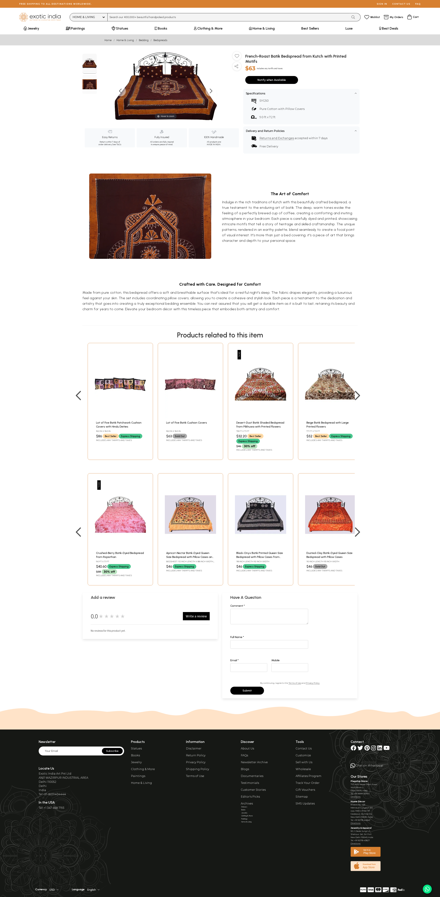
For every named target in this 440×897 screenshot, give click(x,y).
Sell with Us (304, 762)
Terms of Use (295, 683)
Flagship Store (359, 781)
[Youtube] (386, 749)
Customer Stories (253, 789)
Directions (355, 796)
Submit (247, 690)
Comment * (237, 605)
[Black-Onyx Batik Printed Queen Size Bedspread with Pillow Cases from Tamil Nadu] (260, 547)
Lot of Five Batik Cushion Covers (186, 422)
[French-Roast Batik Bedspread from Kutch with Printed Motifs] (89, 64)
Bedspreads (160, 40)
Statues (136, 748)
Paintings (138, 776)
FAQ (418, 4)
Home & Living (125, 40)
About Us (247, 748)
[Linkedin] (379, 749)
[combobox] (228, 17)
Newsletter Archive (254, 762)
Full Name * (237, 637)
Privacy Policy (313, 683)
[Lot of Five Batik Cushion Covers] (190, 417)
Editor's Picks (250, 796)
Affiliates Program (308, 776)
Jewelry (136, 762)
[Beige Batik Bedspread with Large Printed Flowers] (330, 417)
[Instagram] (373, 749)
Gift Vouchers (305, 789)
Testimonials (250, 783)
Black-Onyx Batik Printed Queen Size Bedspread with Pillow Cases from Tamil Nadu (259, 556)
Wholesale (303, 769)
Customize (303, 755)
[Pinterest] (367, 749)
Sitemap (302, 796)
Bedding (143, 40)
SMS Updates (305, 803)
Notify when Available (271, 80)
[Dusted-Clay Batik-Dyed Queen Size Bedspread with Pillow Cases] (330, 547)
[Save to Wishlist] (237, 57)
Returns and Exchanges (277, 138)
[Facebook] (353, 749)
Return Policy (195, 755)
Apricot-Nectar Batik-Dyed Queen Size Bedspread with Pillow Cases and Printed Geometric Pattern (190, 556)
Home (108, 40)
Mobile (275, 660)
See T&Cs (116, 144)
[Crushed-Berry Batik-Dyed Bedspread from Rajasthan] (120, 547)
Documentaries (252, 776)
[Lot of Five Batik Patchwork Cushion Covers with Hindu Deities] (120, 417)
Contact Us (304, 748)
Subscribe (112, 751)
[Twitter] (360, 749)
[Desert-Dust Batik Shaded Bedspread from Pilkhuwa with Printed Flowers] (260, 417)
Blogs (245, 769)
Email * (234, 660)
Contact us (401, 4)
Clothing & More (143, 769)
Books (135, 755)
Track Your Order (308, 783)
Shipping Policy (197, 769)
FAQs (244, 755)
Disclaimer (193, 748)
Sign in (382, 4)
